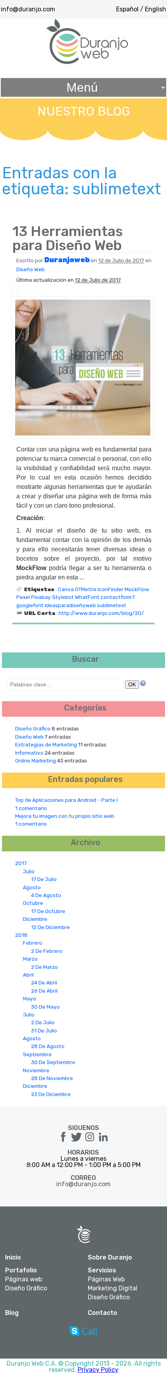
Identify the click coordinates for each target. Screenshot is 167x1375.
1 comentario (31, 808)
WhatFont (87, 597)
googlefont (29, 605)
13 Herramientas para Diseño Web (67, 238)
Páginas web (23, 1279)
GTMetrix (85, 589)
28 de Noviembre (52, 1078)
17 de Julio (44, 879)
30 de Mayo (45, 1007)
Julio (29, 871)
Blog (12, 1312)
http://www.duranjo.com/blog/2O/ (101, 613)
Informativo (29, 753)
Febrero (32, 943)
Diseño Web (30, 269)
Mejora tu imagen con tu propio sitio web (64, 816)
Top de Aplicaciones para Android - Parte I (66, 800)
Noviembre (36, 1070)
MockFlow (137, 589)
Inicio (13, 1257)
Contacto (102, 1312)
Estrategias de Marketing (46, 744)
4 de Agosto (46, 895)
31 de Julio (44, 1030)
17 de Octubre (48, 911)
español (127, 9)
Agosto (32, 887)
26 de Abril (44, 991)
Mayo (29, 998)
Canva (66, 589)
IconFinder (110, 589)
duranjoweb (67, 260)
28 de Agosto (47, 1046)
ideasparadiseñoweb (70, 605)
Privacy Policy (98, 1369)
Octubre (33, 903)
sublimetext (111, 605)
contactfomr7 (118, 597)
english (155, 9)
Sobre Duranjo (110, 1257)
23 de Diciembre (51, 1094)
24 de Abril (44, 982)
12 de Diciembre (50, 927)
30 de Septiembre (53, 1062)
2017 (21, 863)
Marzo (30, 959)
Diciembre (35, 919)
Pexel (23, 597)
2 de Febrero (47, 951)
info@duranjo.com (28, 9)
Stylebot (63, 597)
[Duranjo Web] (87, 62)
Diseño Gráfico (32, 728)
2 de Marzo (44, 967)
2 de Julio (43, 1022)
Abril (28, 975)
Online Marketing (35, 760)
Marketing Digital (112, 1288)
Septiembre (37, 1054)
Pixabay (41, 597)
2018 (21, 935)
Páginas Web (106, 1279)
